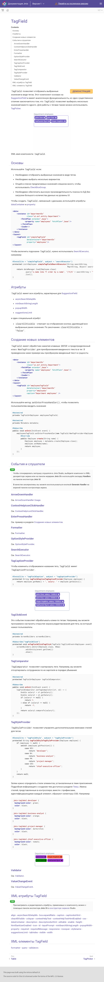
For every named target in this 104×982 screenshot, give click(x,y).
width (50, 932)
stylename (76, 929)
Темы (76, 786)
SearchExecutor (20, 60)
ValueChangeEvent (21, 79)
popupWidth (21, 308)
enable (71, 922)
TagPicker (16, 108)
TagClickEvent (19, 66)
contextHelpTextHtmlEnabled (67, 918)
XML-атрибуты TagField (22, 82)
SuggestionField (19, 98)
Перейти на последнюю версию (73, 4)
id (39, 925)
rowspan (65, 929)
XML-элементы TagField (22, 86)
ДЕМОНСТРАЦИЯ (81, 91)
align (13, 915)
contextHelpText (43, 918)
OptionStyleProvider (22, 57)
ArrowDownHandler (22, 44)
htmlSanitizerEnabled (21, 925)
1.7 (99, 10)
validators (33, 947)
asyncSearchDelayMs (25, 299)
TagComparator (20, 69)
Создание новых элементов (24, 37)
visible (42, 932)
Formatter (18, 53)
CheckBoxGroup (38, 187)
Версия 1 (37, 4)
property (31, 204)
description (31, 922)
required (25, 929)
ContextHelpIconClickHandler (25, 47)
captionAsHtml (73, 915)
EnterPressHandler (21, 50)
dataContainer (18, 204)
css (84, 918)
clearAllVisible (18, 918)
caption (60, 915)
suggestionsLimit (23, 312)
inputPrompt (48, 925)
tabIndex (33, 932)
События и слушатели (21, 40)
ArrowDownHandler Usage (27, 500)
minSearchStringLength (26, 303)
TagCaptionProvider (22, 63)
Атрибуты (16, 34)
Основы (15, 31)
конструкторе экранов (59, 908)
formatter (15, 947)
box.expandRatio (47, 915)
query (24, 947)
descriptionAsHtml (48, 922)
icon (35, 925)
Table (13, 959)
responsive (54, 929)
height (79, 922)
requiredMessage (39, 929)
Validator (17, 76)
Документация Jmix (17, 3)
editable (62, 922)
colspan (30, 918)
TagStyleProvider (20, 73)
